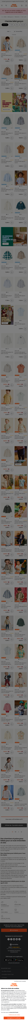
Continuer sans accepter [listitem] (20, 981)
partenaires (5, 999)
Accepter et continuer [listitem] (14, 1018)
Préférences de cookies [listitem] (14, 1015)
